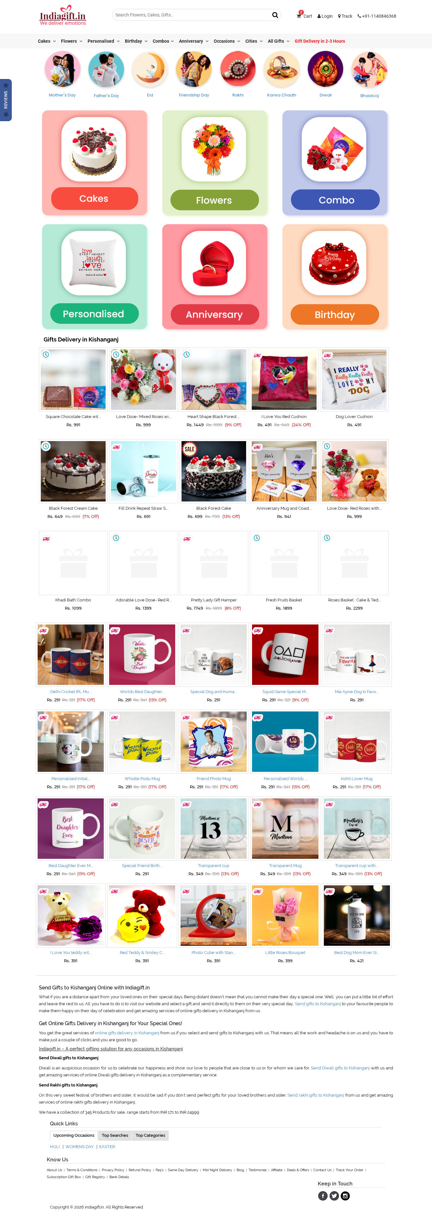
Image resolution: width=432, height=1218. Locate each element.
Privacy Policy (113, 1170)
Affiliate (276, 1170)
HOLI (55, 1146)
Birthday (134, 41)
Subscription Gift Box (64, 1177)
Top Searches (115, 1135)
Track (346, 16)
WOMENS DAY (79, 1146)
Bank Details (119, 1177)
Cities (251, 41)
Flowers (69, 41)
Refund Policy (140, 1170)
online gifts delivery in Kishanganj (127, 1032)
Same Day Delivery (183, 1170)
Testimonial (258, 1170)
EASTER (107, 1146)
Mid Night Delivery (217, 1170)
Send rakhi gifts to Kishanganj (315, 1095)
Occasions (225, 41)
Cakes (44, 41)
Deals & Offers (298, 1170)
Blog (240, 1170)
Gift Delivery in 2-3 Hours (320, 41)
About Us (54, 1170)
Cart (306, 16)
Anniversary (191, 41)
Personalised (101, 41)
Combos (161, 41)
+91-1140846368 (378, 16)
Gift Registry (95, 1177)
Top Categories (150, 1135)
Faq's (160, 1170)
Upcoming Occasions (73, 1135)
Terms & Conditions (81, 1170)
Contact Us (322, 1170)
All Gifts (276, 41)
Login (327, 16)
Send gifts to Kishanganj (318, 1003)
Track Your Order (349, 1170)
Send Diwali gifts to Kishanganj (340, 1068)
